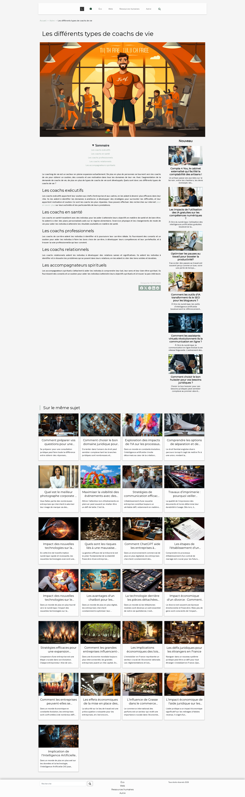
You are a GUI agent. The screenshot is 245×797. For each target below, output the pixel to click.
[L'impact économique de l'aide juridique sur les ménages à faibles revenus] (184, 684)
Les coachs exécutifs (100, 150)
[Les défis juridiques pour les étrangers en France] (184, 632)
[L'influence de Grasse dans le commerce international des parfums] (142, 684)
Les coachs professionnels (100, 157)
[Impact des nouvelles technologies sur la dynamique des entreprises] (58, 528)
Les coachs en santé (100, 153)
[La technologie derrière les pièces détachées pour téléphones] (142, 580)
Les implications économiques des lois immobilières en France (142, 651)
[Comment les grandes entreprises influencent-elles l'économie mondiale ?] (100, 632)
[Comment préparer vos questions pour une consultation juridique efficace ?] (58, 424)
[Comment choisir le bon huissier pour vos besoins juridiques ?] (185, 364)
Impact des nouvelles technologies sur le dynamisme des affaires (58, 599)
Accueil (43, 20)
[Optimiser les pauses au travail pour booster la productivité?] (185, 240)
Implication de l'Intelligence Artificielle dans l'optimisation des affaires (58, 757)
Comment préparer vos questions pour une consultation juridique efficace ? (58, 445)
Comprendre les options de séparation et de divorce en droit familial (184, 444)
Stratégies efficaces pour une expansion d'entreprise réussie (58, 651)
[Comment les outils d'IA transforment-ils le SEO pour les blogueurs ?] (185, 282)
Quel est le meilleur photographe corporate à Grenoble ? (58, 495)
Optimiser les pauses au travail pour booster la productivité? (185, 256)
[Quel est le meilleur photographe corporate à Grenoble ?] (58, 476)
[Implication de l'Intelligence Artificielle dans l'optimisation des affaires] (58, 736)
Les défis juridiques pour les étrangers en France (184, 649)
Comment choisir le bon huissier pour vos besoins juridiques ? (185, 379)
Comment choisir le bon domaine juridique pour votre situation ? (100, 444)
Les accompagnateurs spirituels (101, 165)
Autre (148, 9)
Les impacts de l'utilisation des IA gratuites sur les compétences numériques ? (185, 214)
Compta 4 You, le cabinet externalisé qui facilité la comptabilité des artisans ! (186, 171)
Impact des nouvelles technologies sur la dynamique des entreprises (58, 549)
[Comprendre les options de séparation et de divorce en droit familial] (184, 424)
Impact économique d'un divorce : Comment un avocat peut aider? (184, 599)
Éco (100, 9)
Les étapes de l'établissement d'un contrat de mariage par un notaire (184, 549)
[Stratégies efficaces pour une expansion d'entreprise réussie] (58, 632)
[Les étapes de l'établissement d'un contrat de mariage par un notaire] (184, 528)
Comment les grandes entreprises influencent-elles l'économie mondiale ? (100, 653)
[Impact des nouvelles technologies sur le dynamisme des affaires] (58, 580)
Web (110, 9)
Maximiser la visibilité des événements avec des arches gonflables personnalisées (100, 497)
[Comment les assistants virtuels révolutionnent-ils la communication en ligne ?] (185, 323)
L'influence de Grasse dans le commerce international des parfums (142, 705)
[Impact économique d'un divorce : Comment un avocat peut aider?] (184, 580)
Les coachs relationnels (100, 161)
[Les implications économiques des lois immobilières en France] (142, 632)
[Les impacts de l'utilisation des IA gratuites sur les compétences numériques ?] (185, 197)
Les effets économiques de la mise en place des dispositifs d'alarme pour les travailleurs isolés (100, 705)
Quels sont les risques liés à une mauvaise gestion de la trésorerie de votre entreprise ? (100, 549)
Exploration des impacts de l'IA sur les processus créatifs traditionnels (142, 444)
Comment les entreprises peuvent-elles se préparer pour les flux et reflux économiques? (58, 705)
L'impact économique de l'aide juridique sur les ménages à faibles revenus (184, 705)
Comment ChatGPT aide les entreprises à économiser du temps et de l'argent (142, 549)
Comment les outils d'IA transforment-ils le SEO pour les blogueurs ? (185, 297)
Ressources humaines (129, 9)
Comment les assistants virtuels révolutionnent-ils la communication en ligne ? (186, 338)
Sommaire (102, 145)
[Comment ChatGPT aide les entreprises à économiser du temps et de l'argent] (142, 528)
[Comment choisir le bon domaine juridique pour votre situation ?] (100, 424)
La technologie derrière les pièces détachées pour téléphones (142, 599)
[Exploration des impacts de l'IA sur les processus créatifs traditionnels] (142, 424)
